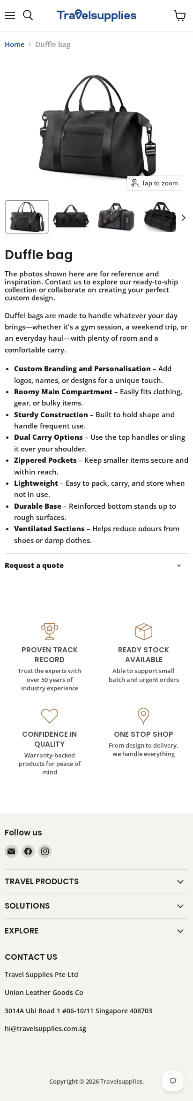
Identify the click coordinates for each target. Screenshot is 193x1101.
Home (15, 44)
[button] (27, 217)
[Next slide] (183, 216)
